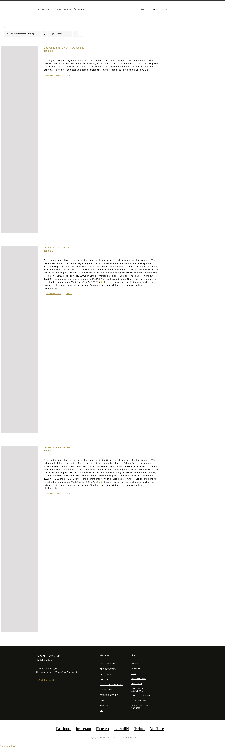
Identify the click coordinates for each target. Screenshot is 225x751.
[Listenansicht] (80, 33)
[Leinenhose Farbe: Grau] (19, 339)
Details (69, 75)
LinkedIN (121, 728)
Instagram (83, 728)
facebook (63, 728)
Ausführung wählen (53, 75)
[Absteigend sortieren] (44, 34)
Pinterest (102, 728)
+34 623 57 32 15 (45, 680)
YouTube (157, 728)
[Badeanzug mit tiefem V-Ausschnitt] (19, 139)
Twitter (139, 728)
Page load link (7, 746)
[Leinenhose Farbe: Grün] (19, 539)
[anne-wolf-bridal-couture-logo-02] (112, 6)
